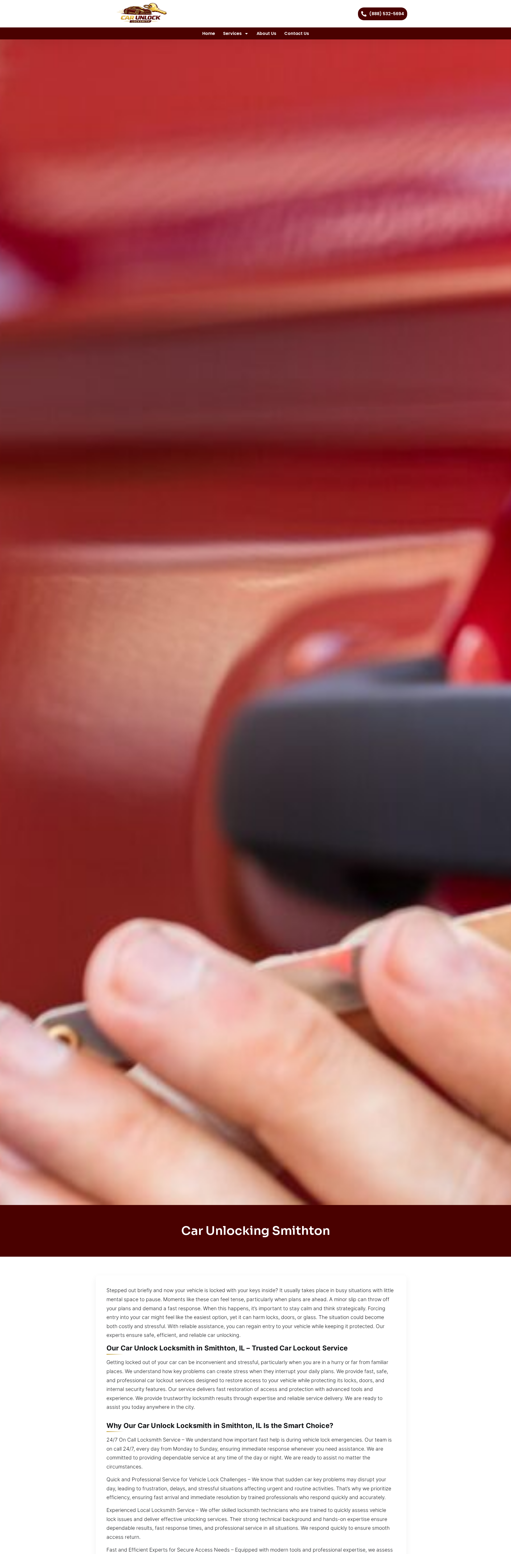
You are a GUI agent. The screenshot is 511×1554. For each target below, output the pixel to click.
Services (232, 33)
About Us (266, 33)
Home (208, 33)
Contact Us (296, 33)
